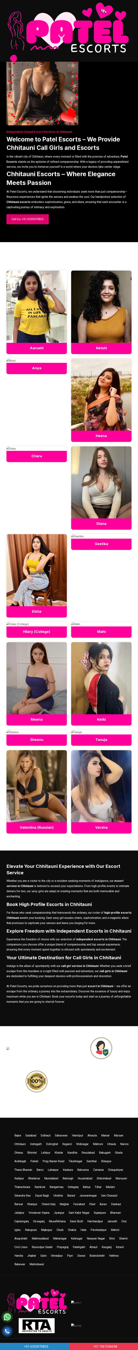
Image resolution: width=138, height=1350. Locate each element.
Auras (103, 1204)
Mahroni (98, 1144)
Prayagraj (62, 1247)
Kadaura (68, 1170)
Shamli (123, 1238)
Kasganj (107, 1247)
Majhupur (46, 1230)
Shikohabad (104, 1178)
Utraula (111, 1144)
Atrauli (93, 1247)
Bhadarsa (34, 1178)
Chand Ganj (48, 1204)
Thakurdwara (22, 1187)
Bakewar (19, 1264)
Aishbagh (20, 1161)
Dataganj (73, 1187)
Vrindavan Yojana (39, 1212)
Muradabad (51, 1178)
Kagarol (67, 1144)
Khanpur (32, 1204)
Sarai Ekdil (76, 1221)
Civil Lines (20, 1247)
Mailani (110, 1187)
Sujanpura (100, 1212)
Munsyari (121, 1178)
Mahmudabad (40, 1238)
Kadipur (19, 1178)
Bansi (39, 1170)
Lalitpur (45, 1152)
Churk (60, 1230)
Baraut (71, 1195)
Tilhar (98, 1187)
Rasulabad (88, 1152)
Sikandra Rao (22, 1195)
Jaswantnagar (88, 1195)
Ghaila (119, 1152)
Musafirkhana (57, 1221)
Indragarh (36, 1144)
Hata (83, 1230)
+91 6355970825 (35, 1346)
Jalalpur (19, 1212)
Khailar (59, 1152)
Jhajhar (31, 1255)
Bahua (86, 1187)
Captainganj (21, 1221)
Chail (92, 1204)
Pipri (70, 1255)
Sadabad (30, 1135)
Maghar (64, 1204)
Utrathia (58, 1195)
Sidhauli (45, 1135)
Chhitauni (20, 1144)
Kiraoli (120, 1247)
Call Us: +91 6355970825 (27, 219)
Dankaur (116, 1204)
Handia (18, 1255)
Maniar (105, 1135)
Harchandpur (95, 1221)
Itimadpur (57, 1255)
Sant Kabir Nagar (79, 1212)
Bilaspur (106, 1161)
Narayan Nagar (96, 1238)
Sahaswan (61, 1135)
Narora (124, 1144)
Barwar (18, 1204)
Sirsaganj (39, 1221)
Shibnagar (82, 1144)
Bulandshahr (97, 1255)
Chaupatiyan (115, 1170)
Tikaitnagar (75, 1161)
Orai (123, 1221)
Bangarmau (56, 1187)
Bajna (17, 1135)
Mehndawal (36, 1264)
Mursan (118, 1135)
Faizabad (79, 1204)
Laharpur (53, 1170)
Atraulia (92, 1135)
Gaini (43, 1255)
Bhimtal (32, 1152)
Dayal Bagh (42, 1195)
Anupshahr (20, 1238)
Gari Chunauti (109, 1195)
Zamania (98, 1170)
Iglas (17, 1230)
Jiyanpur (59, 1212)
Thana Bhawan (23, 1170)
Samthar (92, 1161)
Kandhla (72, 1152)
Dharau (18, 1152)
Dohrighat (52, 1144)
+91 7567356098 (104, 1346)
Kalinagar (76, 1238)
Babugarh (105, 1152)
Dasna (81, 1255)
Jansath (112, 1221)
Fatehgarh (79, 1247)
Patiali (34, 1161)
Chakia (72, 1230)
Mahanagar (60, 1238)
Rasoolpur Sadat (42, 1247)
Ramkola (39, 1187)
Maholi (115, 1230)
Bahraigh (68, 1178)
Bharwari (115, 1212)
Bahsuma (83, 1170)
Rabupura (31, 1230)
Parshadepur (99, 1230)
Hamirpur (77, 1135)
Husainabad (85, 1178)
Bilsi (112, 1238)
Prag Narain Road (53, 1161)
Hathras (114, 1255)
